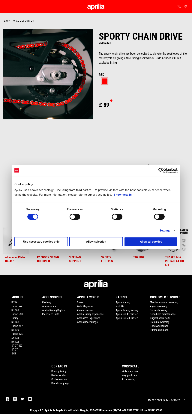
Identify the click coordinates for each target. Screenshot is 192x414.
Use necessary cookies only (41, 241)
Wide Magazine (85, 306)
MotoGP (120, 306)
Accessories (49, 306)
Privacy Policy (58, 371)
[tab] (105, 81)
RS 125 (15, 329)
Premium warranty (159, 322)
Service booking (158, 310)
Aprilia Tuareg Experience (90, 314)
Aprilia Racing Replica (53, 310)
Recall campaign (60, 383)
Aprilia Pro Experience (88, 318)
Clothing (46, 302)
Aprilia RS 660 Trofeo (127, 318)
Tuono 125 (17, 333)
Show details (123, 194)
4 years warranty (158, 306)
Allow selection (96, 241)
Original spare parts (160, 318)
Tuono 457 (17, 325)
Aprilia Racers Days (87, 322)
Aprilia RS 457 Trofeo (127, 314)
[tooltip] (104, 81)
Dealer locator (58, 375)
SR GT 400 (16, 345)
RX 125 (15, 341)
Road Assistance (159, 325)
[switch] (75, 217)
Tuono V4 (16, 306)
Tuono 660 (17, 314)
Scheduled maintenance (163, 314)
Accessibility (129, 379)
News (80, 302)
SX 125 (15, 337)
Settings (164, 230)
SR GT (14, 349)
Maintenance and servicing (164, 302)
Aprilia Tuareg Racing (127, 310)
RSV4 (14, 302)
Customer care (59, 379)
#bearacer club (85, 310)
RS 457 (15, 322)
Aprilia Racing (123, 302)
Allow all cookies (151, 241)
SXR (13, 353)
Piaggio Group (129, 375)
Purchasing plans (159, 329)
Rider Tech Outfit (50, 314)
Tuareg (15, 318)
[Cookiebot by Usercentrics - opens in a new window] (161, 170)
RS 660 (15, 310)
